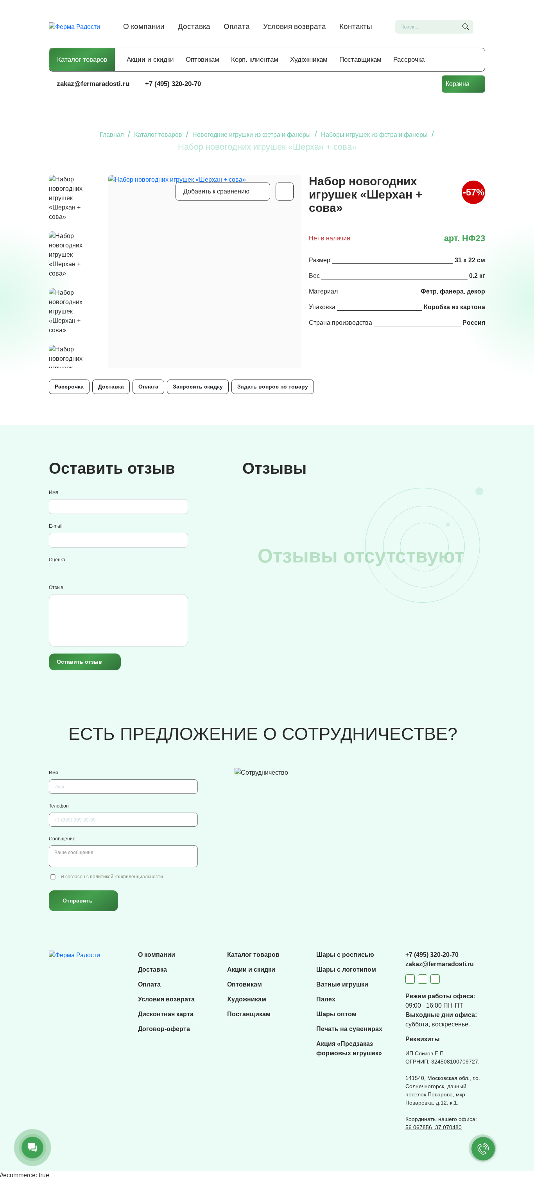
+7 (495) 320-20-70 (173, 84)
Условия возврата (294, 26)
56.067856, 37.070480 (433, 1127)
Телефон (59, 806)
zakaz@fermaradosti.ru (93, 84)
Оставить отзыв (79, 662)
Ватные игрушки (342, 984)
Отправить (78, 900)
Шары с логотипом (346, 969)
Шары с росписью (345, 954)
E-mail (56, 526)
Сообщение (62, 839)
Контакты (355, 26)
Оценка (57, 559)
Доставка (194, 26)
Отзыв (56, 587)
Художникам (309, 59)
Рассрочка (409, 59)
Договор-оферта (164, 1029)
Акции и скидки (150, 59)
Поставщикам (360, 59)
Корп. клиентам (254, 59)
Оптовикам (202, 59)
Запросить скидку (198, 386)
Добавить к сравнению (216, 191)
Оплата (237, 26)
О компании (144, 26)
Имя (53, 492)
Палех (325, 999)
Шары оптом (336, 1014)
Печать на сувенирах (349, 1029)
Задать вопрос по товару (272, 386)
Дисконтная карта (166, 1014)
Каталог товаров (82, 59)
